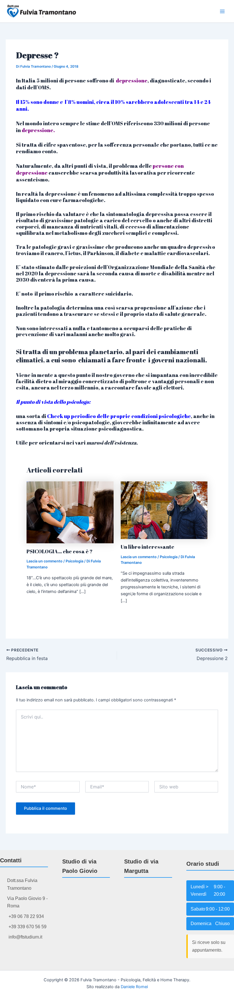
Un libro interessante (147, 546)
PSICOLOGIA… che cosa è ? (59, 551)
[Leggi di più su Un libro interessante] (164, 509)
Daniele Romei (134, 986)
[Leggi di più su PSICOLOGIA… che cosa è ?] (70, 512)
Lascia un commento (44, 561)
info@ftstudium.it (25, 937)
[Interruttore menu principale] (222, 11)
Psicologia (74, 561)
